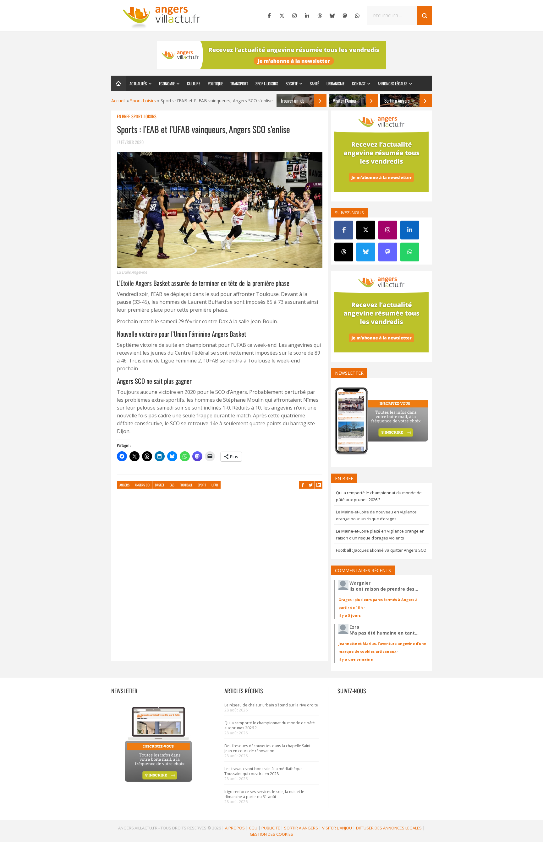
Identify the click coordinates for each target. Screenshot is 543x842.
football (186, 484)
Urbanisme (335, 83)
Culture (193, 83)
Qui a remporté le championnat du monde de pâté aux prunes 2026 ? (269, 725)
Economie (167, 83)
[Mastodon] (345, 16)
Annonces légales (392, 83)
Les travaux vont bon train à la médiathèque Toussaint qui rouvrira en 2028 (263, 771)
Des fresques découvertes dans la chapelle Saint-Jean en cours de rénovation (268, 748)
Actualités (138, 83)
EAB (172, 484)
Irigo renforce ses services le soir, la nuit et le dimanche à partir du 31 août (264, 794)
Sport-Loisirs (266, 83)
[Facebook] (269, 16)
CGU (253, 828)
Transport (239, 83)
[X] (282, 16)
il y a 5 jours (349, 615)
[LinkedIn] (307, 16)
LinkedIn (318, 485)
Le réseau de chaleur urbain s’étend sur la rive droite (271, 705)
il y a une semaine (355, 659)
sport (202, 484)
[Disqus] (219, 581)
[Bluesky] (332, 16)
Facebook (303, 485)
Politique (215, 83)
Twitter (311, 485)
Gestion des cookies (271, 834)
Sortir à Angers (301, 828)
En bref (123, 116)
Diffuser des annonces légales (389, 828)
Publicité (270, 828)
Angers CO (142, 484)
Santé (314, 83)
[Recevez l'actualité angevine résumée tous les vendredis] (271, 55)
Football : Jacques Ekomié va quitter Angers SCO (381, 550)
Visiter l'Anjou (337, 828)
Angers (124, 484)
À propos (235, 828)
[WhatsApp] (357, 16)
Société (292, 83)
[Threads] (319, 16)
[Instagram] (294, 16)
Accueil (118, 101)
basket (159, 484)
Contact (358, 83)
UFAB (214, 484)
